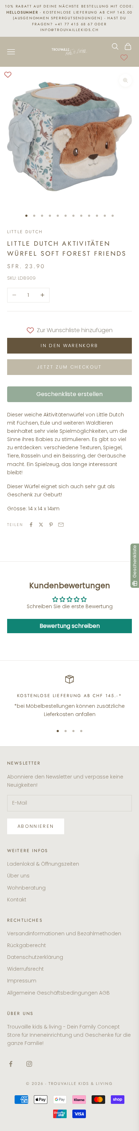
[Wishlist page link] (124, 57)
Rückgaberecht (26, 945)
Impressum (21, 980)
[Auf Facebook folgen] (10, 1063)
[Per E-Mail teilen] (61, 524)
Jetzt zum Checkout (69, 367)
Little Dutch (25, 232)
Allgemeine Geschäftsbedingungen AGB (58, 992)
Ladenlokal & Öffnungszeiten (43, 863)
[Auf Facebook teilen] (31, 524)
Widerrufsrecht (25, 968)
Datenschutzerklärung (35, 957)
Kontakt (16, 899)
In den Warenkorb (69, 345)
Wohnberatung (26, 887)
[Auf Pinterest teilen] (51, 524)
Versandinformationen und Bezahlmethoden (64, 933)
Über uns (18, 875)
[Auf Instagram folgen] (29, 1063)
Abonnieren (35, 826)
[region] (69, 697)
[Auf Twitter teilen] (41, 524)
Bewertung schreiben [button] (70, 626)
